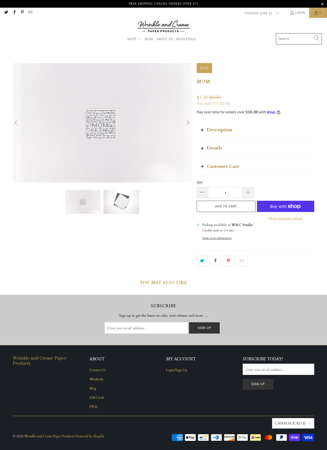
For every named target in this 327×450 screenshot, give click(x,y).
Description (219, 130)
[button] (134, 39)
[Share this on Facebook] (215, 261)
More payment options (285, 218)
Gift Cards (96, 397)
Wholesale (96, 379)
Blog (92, 388)
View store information (217, 238)
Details (214, 148)
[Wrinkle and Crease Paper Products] (163, 26)
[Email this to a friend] (242, 261)
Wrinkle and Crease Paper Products (49, 436)
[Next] (188, 122)
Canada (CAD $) (258, 13)
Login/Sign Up (176, 370)
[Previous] (17, 122)
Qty (200, 182)
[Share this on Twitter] (202, 261)
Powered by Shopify (90, 436)
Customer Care (223, 166)
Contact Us (97, 370)
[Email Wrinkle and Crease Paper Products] (30, 13)
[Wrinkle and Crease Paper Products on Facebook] (14, 13)
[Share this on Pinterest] (228, 261)
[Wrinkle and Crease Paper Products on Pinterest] (22, 13)
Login (300, 13)
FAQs (93, 406)
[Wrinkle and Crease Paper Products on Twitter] (6, 13)
